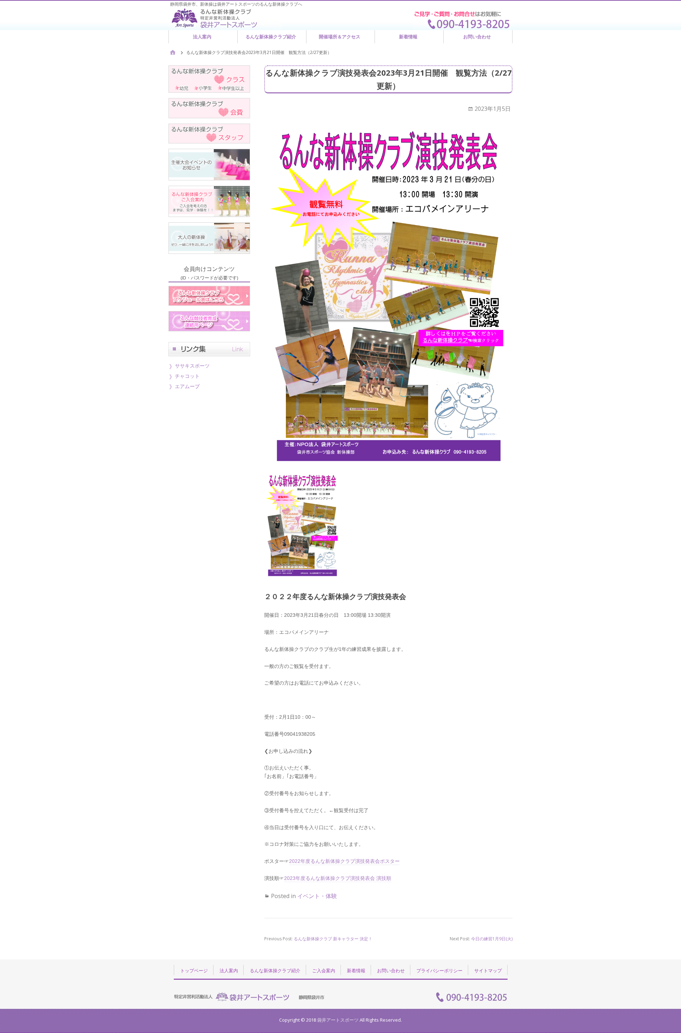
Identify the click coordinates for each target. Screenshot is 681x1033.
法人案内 (202, 36)
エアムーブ (187, 386)
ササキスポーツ (192, 365)
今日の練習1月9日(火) (492, 939)
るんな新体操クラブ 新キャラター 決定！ (333, 939)
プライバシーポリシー (439, 970)
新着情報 (408, 36)
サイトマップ (488, 970)
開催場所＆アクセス (339, 36)
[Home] (172, 52)
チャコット (187, 376)
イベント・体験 (317, 896)
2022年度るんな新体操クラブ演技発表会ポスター (344, 861)
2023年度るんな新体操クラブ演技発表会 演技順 (337, 878)
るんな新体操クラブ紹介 (270, 36)
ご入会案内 (323, 970)
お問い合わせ (477, 36)
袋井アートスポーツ (338, 1020)
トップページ (194, 970)
